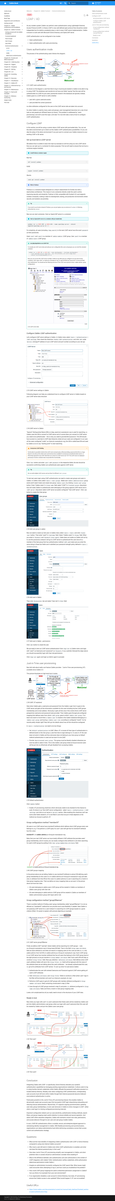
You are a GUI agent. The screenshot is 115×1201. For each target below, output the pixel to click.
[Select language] (65, 3)
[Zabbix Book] (5, 3)
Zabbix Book (7, 11)
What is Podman (34, 185)
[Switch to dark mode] (61, 3)
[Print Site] (87, 15)
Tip (31, 203)
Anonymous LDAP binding (37, 448)
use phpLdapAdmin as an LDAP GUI (39, 243)
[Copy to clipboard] (87, 162)
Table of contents (97, 11)
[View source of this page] (84, 15)
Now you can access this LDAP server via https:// (57, 285)
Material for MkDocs (15, 1199)
